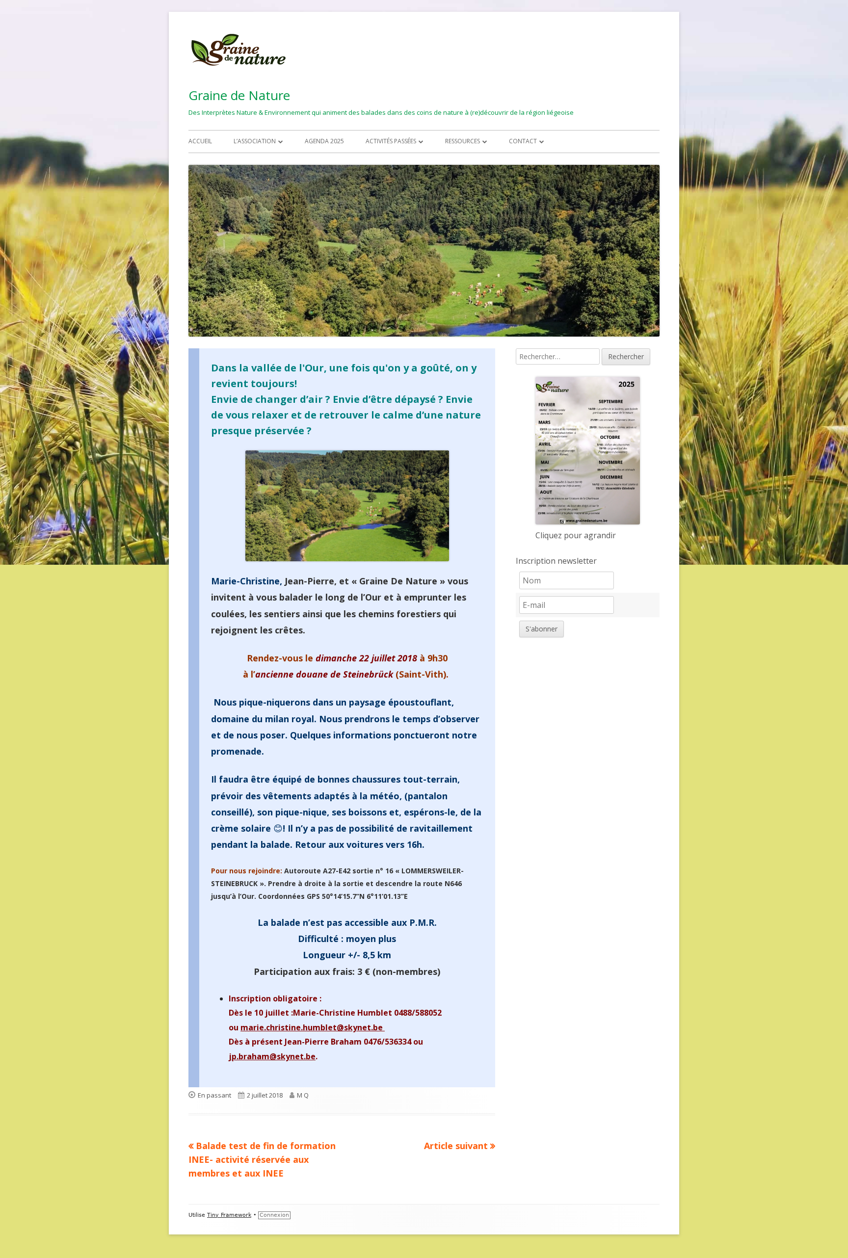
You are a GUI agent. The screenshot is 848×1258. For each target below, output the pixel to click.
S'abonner (541, 628)
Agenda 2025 (324, 141)
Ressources (462, 141)
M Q (303, 1095)
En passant (214, 1095)
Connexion (274, 1215)
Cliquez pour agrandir (575, 535)
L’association (255, 141)
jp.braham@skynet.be (272, 1056)
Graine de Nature (239, 95)
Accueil (200, 141)
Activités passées (391, 141)
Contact (523, 141)
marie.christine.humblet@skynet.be (312, 1027)
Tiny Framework (229, 1215)
